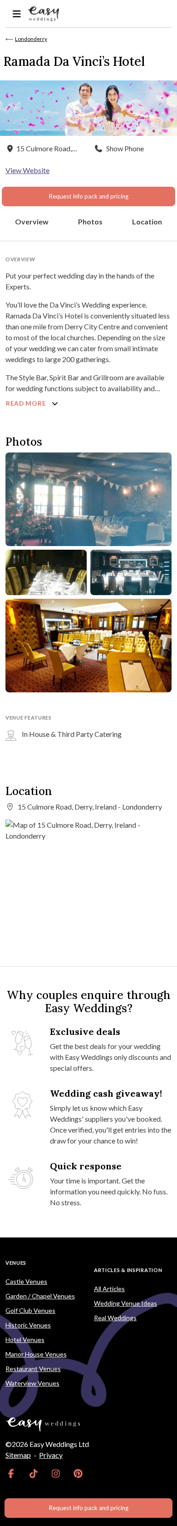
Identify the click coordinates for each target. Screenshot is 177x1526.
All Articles (109, 1288)
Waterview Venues (32, 1383)
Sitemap (18, 1455)
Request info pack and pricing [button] (88, 196)
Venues (15, 1263)
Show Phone (125, 148)
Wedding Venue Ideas (125, 1303)
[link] (11, 1473)
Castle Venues (26, 1281)
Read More (27, 403)
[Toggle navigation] (16, 13)
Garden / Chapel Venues (40, 1296)
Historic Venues (28, 1325)
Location (147, 221)
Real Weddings (115, 1318)
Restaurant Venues (33, 1368)
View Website (27, 170)
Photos (90, 221)
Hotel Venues (24, 1339)
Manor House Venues (36, 1354)
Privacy (51, 1455)
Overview (32, 221)
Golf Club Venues (30, 1310)
